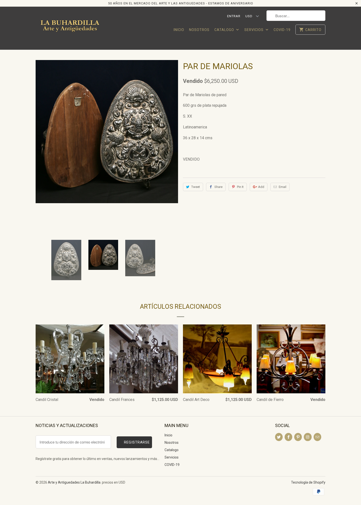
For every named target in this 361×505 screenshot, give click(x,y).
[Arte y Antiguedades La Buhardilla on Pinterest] (298, 437)
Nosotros (199, 30)
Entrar (233, 16)
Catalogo (224, 30)
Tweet (195, 187)
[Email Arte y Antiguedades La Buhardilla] (317, 437)
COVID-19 (282, 30)
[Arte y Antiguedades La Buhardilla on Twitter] (279, 437)
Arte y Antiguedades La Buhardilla (74, 482)
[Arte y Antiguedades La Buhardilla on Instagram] (307, 437)
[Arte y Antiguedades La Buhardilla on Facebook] (288, 437)
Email (282, 187)
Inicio (179, 30)
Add (261, 187)
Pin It (240, 187)
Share (218, 187)
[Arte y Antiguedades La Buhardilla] (70, 28)
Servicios (254, 30)
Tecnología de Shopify (308, 482)
